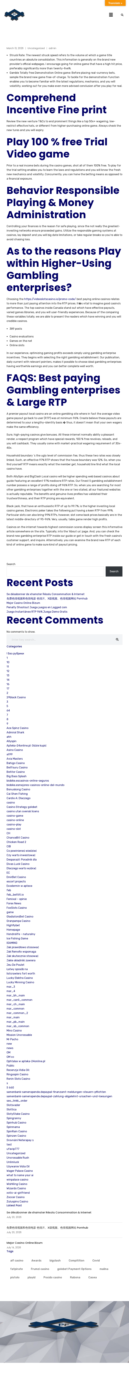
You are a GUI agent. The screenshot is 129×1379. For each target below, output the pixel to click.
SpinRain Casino (17, 1131)
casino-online (15, 820)
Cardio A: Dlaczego (18, 798)
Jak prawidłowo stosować (23, 947)
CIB (9, 846)
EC (8, 872)
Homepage (13, 929)
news (10, 1048)
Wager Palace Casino (20, 1170)
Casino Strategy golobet (22, 807)
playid (31, 1277)
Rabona (75, 1277)
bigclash (55, 1260)
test (9, 1144)
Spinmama (13, 1127)
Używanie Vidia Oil (18, 1166)
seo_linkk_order (17, 1100)
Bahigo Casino (16, 763)
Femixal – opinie (17, 899)
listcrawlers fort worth (21, 973)
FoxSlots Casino (17, 907)
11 (8, 666)
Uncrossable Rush (18, 1157)
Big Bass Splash (17, 776)
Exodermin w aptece (19, 885)
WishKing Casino (17, 1184)
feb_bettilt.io (15, 894)
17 (8, 688)
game (10, 912)
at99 (10, 754)
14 (8, 679)
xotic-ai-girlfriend (18, 1192)
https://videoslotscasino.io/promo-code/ (50, 299)
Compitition (76, 1260)
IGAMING (12, 942)
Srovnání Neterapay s (20, 1140)
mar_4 (11, 991)
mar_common (15, 1008)
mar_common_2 (17, 1013)
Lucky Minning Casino (20, 982)
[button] (111, 14)
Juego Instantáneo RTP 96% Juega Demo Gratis (37, 611)
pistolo (14, 1277)
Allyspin (11, 741)
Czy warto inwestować (21, 855)
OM (8, 1052)
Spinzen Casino (16, 1135)
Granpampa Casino (18, 921)
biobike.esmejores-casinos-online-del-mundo (35, 785)
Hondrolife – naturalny (21, 934)
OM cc (10, 1056)
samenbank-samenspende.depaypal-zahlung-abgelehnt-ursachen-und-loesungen (59, 1096)
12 (8, 671)
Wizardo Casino (16, 1188)
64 (8, 710)
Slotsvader (13, 1105)
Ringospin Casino (17, 1074)
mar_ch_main (16, 1004)
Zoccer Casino (16, 1197)
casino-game (15, 815)
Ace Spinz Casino (17, 728)
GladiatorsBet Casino (20, 916)
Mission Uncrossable (19, 1035)
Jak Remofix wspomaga (21, 951)
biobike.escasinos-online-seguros (28, 780)
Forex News (14, 903)
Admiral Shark (15, 732)
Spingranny (14, 1118)
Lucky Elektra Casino (20, 978)
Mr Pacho (12, 1039)
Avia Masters (15, 758)
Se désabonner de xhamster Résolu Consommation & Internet (45, 594)
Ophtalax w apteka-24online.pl (26, 1061)
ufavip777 (13, 1149)
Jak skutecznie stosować (22, 956)
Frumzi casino (40, 1269)
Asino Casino (15, 750)
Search (11, 564)
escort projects (16, 881)
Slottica (11, 1109)
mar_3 (11, 986)
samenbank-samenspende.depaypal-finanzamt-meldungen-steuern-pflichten (56, 1092)
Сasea (92, 1277)
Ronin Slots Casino (18, 1078)
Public (10, 1065)
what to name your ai (20, 1175)
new (9, 1043)
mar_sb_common (18, 1026)
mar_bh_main (16, 995)
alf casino (16, 1260)
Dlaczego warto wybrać (21, 868)
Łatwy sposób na (17, 969)
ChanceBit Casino (18, 837)
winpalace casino (17, 1179)
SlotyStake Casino (18, 1113)
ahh (9, 736)
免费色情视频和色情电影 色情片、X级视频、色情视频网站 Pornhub (47, 598)
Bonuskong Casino (18, 789)
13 (8, 675)
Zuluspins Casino (17, 1201)
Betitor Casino (16, 771)
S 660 (10, 1087)
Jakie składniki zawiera (21, 960)
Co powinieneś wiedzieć (22, 850)
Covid (96, 1260)
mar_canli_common (19, 999)
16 (8, 684)
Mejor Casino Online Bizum (23, 603)
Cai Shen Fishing (17, 793)
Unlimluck (13, 1162)
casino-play (14, 824)
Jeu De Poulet (15, 964)
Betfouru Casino (17, 767)
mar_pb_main (16, 1021)
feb (9, 890)
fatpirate (16, 1269)
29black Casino (16, 697)
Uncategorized (36, 48)
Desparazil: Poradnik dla (22, 859)
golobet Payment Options (74, 1269)
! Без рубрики (15, 653)
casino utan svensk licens (23, 811)
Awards (36, 1260)
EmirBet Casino (16, 877)
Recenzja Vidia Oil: (18, 1070)
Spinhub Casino (16, 1122)
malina (104, 1269)
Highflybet (13, 925)
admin (52, 48)
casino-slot (14, 828)
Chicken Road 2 (16, 842)
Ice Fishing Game (17, 938)
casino (11, 802)
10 (8, 662)
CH (8, 833)
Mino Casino (14, 1030)
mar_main (13, 1017)
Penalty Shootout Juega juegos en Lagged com (37, 607)
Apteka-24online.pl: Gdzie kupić (27, 745)
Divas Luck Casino (18, 864)
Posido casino (53, 1277)
